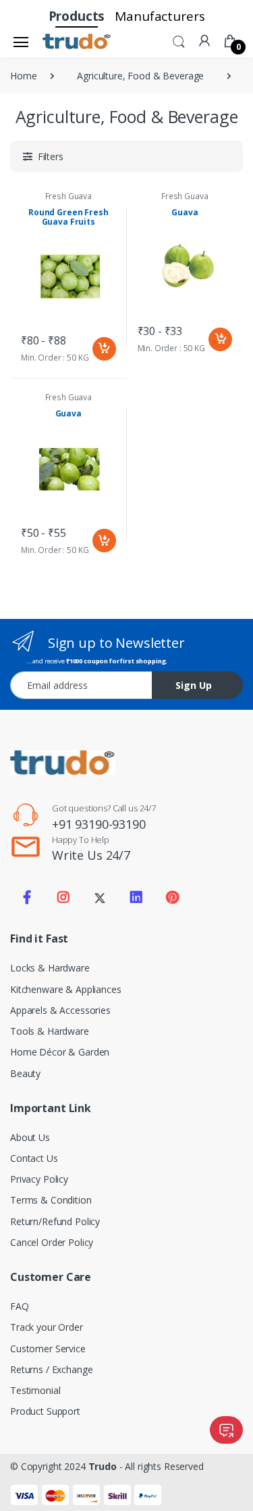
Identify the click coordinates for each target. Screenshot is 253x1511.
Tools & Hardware (49, 1031)
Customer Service (48, 1348)
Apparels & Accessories (60, 1010)
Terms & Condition (51, 1199)
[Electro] (77, 42)
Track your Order (46, 1327)
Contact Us (34, 1158)
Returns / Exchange (51, 1369)
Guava (184, 212)
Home (23, 75)
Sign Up (193, 685)
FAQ (19, 1306)
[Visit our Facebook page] (27, 897)
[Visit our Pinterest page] (172, 897)
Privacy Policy (39, 1179)
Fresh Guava (68, 196)
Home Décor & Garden (59, 1051)
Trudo (102, 1466)
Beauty (25, 1073)
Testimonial (35, 1390)
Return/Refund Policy (55, 1221)
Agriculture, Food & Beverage (140, 75)
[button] (178, 40)
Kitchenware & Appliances (65, 989)
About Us (30, 1137)
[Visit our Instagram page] (63, 897)
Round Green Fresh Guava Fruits (68, 217)
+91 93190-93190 (99, 824)
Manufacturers (159, 16)
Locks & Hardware (50, 967)
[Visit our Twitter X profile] (100, 897)
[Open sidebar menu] (21, 41)
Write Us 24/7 (91, 855)
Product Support (45, 1411)
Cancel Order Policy (51, 1242)
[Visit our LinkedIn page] (136, 897)
